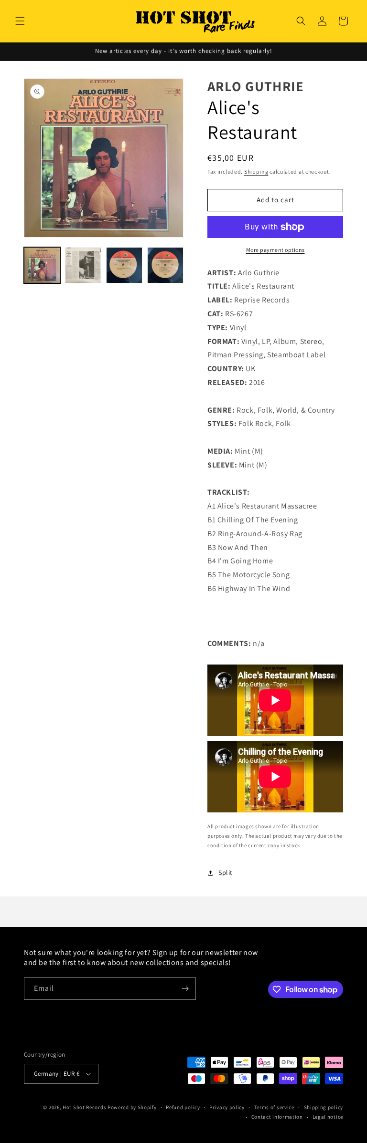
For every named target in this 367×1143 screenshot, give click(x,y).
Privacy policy (227, 1107)
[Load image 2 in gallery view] (83, 265)
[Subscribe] (184, 988)
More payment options (275, 249)
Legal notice (328, 1116)
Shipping (256, 171)
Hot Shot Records (84, 1107)
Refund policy (183, 1107)
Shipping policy (324, 1107)
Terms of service (274, 1107)
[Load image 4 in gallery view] (165, 265)
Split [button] (225, 872)
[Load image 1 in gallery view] (42, 265)
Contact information (277, 1116)
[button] (20, 20)
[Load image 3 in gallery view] (124, 265)
